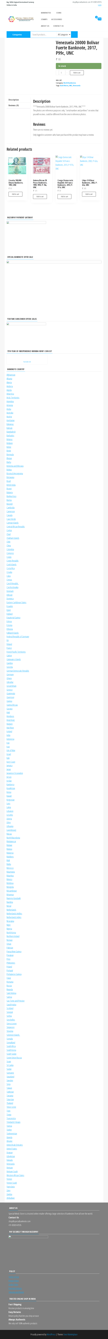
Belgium (10, 443)
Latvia (9, 807)
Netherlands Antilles (14, 913)
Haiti (8, 712)
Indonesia (10, 739)
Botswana (10, 477)
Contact (101, 34)
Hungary (10, 723)
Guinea (9, 701)
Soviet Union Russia (14, 1057)
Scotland (10, 1008)
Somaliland (11, 1042)
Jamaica (9, 765)
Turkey (9, 1129)
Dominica (10, 598)
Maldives (10, 856)
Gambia (10, 663)
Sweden (10, 1080)
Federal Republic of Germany (18, 636)
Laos (8, 803)
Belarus (10, 439)
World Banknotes (69, 83)
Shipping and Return (16, 1292)
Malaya (9, 849)
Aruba (9, 409)
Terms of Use (14, 1276)
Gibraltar (10, 682)
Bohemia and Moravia (15, 465)
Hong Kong (10, 720)
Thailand (10, 1103)
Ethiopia (10, 629)
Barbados (10, 435)
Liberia (9, 818)
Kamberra (10, 784)
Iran (8, 742)
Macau (9, 833)
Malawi (9, 845)
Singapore (10, 1027)
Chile (8, 541)
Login (99, 5)
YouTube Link (27, 362)
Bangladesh (11, 431)
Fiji (8, 640)
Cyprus (9, 579)
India (8, 735)
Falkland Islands (13, 632)
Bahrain (9, 428)
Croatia (9, 572)
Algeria (9, 382)
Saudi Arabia (11, 1004)
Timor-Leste (11, 1106)
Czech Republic (13, 583)
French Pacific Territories (16, 651)
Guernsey (10, 697)
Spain (9, 1061)
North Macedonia (13, 837)
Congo (9, 557)
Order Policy (13, 1284)
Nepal (9, 905)
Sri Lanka (10, 1065)
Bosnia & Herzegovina (15, 473)
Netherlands (11, 909)
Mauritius (10, 875)
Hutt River (10, 727)
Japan (9, 769)
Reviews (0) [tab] (14, 105)
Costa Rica (11, 568)
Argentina (10, 401)
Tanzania (10, 1095)
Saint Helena (11, 993)
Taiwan (9, 1088)
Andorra (10, 386)
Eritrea (9, 621)
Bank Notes (64, 85)
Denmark (10, 591)
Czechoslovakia (12, 587)
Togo (8, 1110)
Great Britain (11, 685)
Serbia (9, 1015)
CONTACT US (58, 26)
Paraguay (10, 955)
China (9, 545)
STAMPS (44, 19)
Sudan (9, 1069)
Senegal (10, 1012)
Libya (9, 822)
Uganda (9, 1137)
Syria (8, 1084)
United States (12, 1148)
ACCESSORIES (56, 19)
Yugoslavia (11, 1186)
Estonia (9, 625)
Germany (10, 674)
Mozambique (12, 890)
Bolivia (9, 469)
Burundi (10, 503)
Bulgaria (10, 492)
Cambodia (10, 507)
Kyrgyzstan (10, 799)
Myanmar (10, 894)
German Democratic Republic (18, 670)
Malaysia (10, 852)
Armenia (10, 405)
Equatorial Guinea (13, 617)
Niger (9, 924)
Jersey (9, 777)
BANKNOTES (46, 12)
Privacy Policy (14, 1280)
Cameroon (11, 511)
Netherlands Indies (14, 917)
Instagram (88, 34)
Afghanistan (11, 374)
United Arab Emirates (15, 1144)
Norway (10, 940)
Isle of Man (11, 750)
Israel (9, 754)
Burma (9, 500)
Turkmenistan (12, 1133)
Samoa (9, 996)
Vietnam (10, 1167)
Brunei (9, 488)
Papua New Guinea (14, 951)
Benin (9, 450)
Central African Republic (16, 526)
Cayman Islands (13, 522)
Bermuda (10, 454)
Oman (9, 943)
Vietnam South (12, 1171)
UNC (70, 85)
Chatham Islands (13, 538)
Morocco (10, 868)
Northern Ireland (13, 936)
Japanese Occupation (15, 773)
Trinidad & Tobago (13, 1122)
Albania (9, 378)
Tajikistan (10, 1091)
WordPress (51, 1334)
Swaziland (10, 1076)
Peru (8, 959)
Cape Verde (11, 519)
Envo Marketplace (70, 1334)
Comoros (10, 553)
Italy (8, 758)
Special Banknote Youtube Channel (84, 34)
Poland (9, 966)
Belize (9, 447)
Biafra (9, 462)
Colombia (10, 549)
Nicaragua (10, 921)
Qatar (9, 978)
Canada (9, 515)
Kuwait (9, 795)
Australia (10, 412)
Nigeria (9, 928)
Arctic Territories (13, 397)
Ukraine (9, 1141)
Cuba (9, 575)
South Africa (11, 1046)
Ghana (9, 678)
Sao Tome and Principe (15, 1000)
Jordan (9, 780)
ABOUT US (45, 26)
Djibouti (9, 594)
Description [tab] (14, 99)
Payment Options (15, 1288)
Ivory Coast (11, 761)
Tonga (9, 1114)
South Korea (11, 1050)
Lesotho (10, 814)
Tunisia (9, 1125)
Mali (8, 860)
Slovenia (10, 1031)
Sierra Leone (12, 1023)
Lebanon (10, 811)
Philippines (11, 962)
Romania (10, 981)
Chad (9, 534)
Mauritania (11, 871)
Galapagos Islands (14, 659)
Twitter (97, 34)
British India (11, 484)
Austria (9, 416)
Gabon (9, 655)
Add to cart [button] (15, 194)
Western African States (15, 1175)
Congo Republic (13, 560)
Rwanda (10, 989)
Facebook (92, 34)
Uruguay (10, 1152)
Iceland (9, 731)
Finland (9, 644)
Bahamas (10, 424)
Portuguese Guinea (14, 974)
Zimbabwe (11, 1198)
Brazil (9, 481)
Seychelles (11, 1019)
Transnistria (11, 1118)
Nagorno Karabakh (14, 898)
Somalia (10, 1038)
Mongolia (10, 886)
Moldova (10, 883)
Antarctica (10, 393)
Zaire (8, 1190)
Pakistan (10, 947)
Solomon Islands (13, 1034)
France (9, 648)
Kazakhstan (11, 788)
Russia (9, 985)
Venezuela (76, 85)
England (10, 613)
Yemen (9, 1179)
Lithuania (10, 826)
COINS (58, 12)
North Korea (11, 932)
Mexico (9, 879)
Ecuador (10, 606)
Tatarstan (10, 1099)
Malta (9, 864)
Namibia (10, 902)
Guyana (9, 708)
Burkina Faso (11, 496)
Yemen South (12, 1182)
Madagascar (11, 841)
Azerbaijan (10, 420)
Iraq (8, 746)
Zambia (9, 1194)
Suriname (10, 1072)
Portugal (10, 970)
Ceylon (9, 530)
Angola (9, 390)
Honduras (10, 716)
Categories (17, 34)
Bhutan (9, 458)
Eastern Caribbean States (16, 602)
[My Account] (91, 18)
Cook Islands (11, 564)
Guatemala (11, 693)
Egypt (9, 610)
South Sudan (11, 1053)
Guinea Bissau (12, 704)
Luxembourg (11, 830)
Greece (10, 689)
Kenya (9, 792)
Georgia (10, 667)
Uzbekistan (11, 1156)
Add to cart (76, 72)
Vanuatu (10, 1160)
